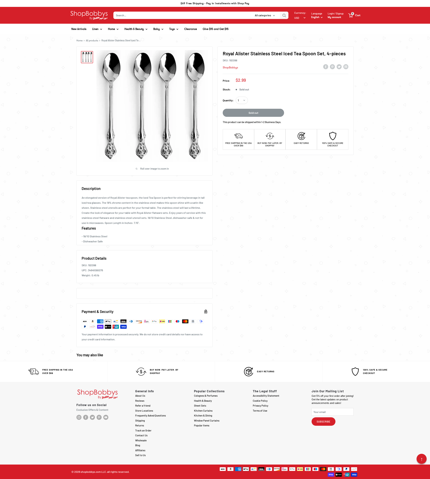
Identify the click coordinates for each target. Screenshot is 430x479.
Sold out (253, 112)
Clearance (190, 29)
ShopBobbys (230, 67)
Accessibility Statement (266, 395)
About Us (140, 395)
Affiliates (140, 450)
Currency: (300, 12)
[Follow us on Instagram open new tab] (78, 417)
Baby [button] (156, 29)
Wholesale (141, 440)
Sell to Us (140, 455)
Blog (137, 445)
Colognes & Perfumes (206, 395)
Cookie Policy (260, 400)
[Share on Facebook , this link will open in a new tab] (325, 66)
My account (334, 17)
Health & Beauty (203, 400)
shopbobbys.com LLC (93, 471)
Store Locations (144, 410)
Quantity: (228, 100)
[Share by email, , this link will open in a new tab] (345, 66)
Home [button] (111, 29)
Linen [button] (95, 29)
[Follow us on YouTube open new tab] (105, 417)
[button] (354, 15)
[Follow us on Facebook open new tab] (85, 417)
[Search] (284, 15)
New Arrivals (78, 29)
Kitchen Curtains (203, 410)
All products (92, 40)
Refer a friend (142, 405)
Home (79, 40)
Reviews (139, 400)
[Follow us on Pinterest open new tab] (99, 417)
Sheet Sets (200, 405)
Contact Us (141, 435)
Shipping (140, 420)
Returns (139, 425)
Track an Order (143, 430)
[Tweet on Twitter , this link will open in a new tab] (339, 66)
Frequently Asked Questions (150, 415)
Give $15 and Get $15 (216, 29)
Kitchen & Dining (203, 415)
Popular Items (201, 425)
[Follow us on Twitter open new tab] (92, 417)
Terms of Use (260, 410)
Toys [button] (172, 29)
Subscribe (323, 421)
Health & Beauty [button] (134, 29)
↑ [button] (421, 459)
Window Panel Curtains (206, 420)
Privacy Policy (260, 405)
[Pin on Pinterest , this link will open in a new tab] (332, 66)
